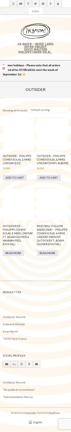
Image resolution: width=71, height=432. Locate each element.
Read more (13, 253)
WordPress (54, 412)
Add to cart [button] (14, 177)
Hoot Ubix (31, 412)
